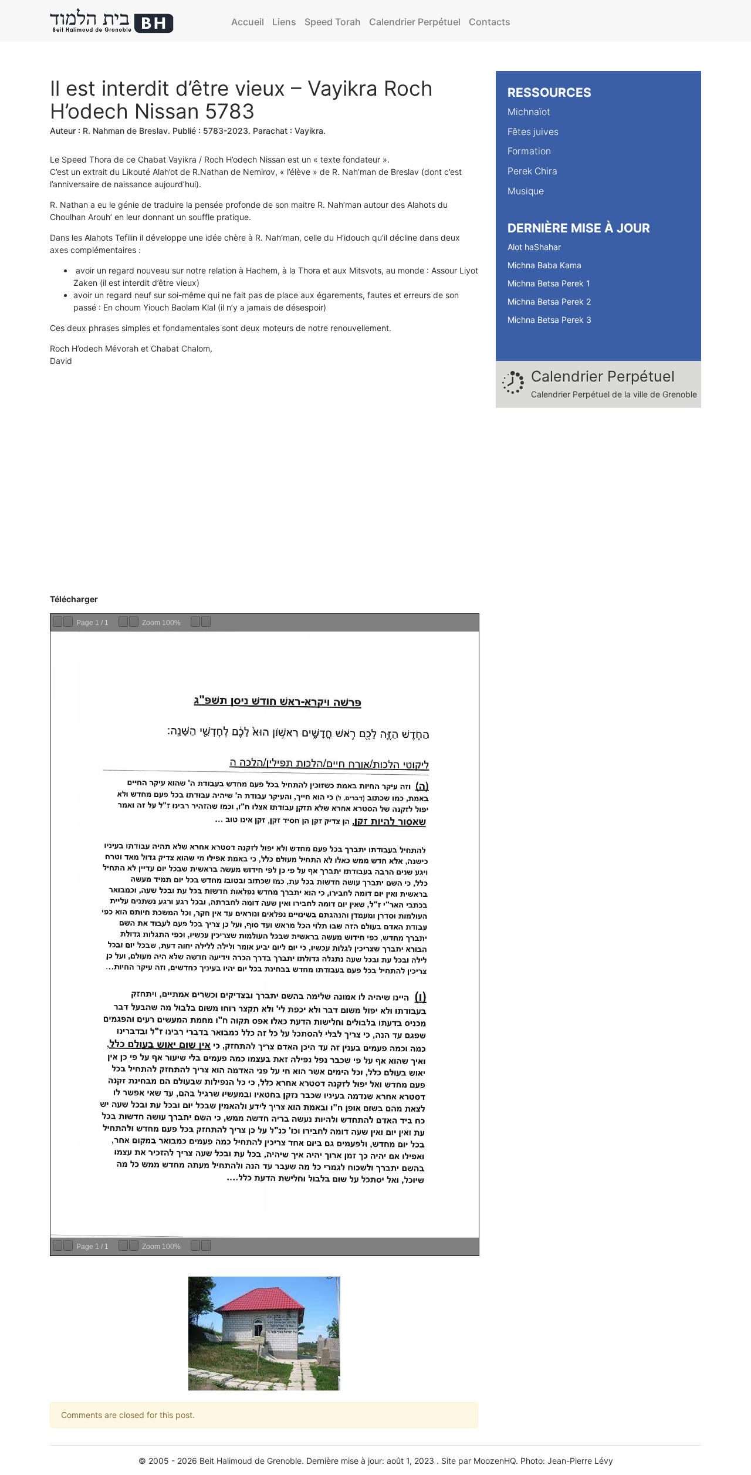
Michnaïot (529, 111)
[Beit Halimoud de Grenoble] (112, 20)
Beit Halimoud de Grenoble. (251, 1461)
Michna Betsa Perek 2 (549, 301)
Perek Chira (532, 171)
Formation (529, 151)
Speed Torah (333, 22)
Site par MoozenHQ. (479, 1461)
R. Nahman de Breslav (125, 131)
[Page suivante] (68, 621)
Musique (526, 191)
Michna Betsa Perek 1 (549, 283)
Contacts (489, 22)
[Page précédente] (57, 621)
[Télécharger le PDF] (195, 621)
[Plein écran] (206, 621)
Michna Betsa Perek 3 (549, 320)
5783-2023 (225, 131)
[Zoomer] (133, 621)
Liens (284, 22)
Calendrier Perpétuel (415, 22)
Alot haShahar (534, 247)
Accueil (247, 22)
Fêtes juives (533, 131)
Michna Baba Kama (544, 265)
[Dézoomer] (123, 621)
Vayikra (309, 131)
